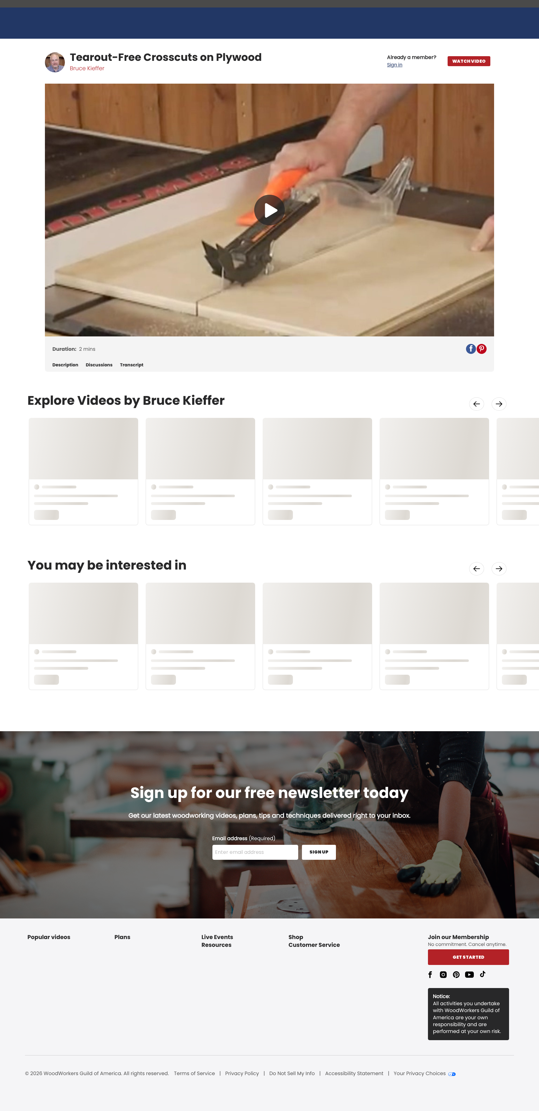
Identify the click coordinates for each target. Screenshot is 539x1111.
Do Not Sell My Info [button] (292, 1073)
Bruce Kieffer (87, 68)
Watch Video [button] (469, 61)
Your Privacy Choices (420, 1073)
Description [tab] (65, 365)
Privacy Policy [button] (242, 1073)
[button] (411, 61)
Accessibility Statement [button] (354, 1073)
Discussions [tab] (99, 365)
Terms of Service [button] (194, 1073)
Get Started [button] (468, 957)
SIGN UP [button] (318, 852)
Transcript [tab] (131, 365)
